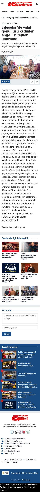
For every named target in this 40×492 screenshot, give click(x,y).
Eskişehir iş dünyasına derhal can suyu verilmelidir (29, 276)
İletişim (6, 462)
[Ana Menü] (2, 4)
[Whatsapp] (28, 432)
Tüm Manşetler (10, 449)
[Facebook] (12, 432)
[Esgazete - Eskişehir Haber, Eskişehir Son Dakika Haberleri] (20, 4)
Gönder (6, 334)
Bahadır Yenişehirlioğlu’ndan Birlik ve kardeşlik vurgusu (28, 256)
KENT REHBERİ (31, 460)
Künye (15, 462)
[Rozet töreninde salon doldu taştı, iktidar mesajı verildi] (10, 246)
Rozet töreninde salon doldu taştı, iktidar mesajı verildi (9, 255)
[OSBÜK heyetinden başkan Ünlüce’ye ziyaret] (29, 291)
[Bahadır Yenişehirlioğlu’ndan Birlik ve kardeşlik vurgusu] (29, 246)
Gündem (30, 11)
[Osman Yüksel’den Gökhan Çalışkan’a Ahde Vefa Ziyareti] (10, 291)
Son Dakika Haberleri (12, 451)
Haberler (5, 23)
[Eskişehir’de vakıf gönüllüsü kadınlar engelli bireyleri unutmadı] (20, 67)
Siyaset (20, 11)
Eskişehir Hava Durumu (13, 441)
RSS (6, 473)
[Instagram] (20, 432)
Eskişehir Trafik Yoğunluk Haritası (17, 444)
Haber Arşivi (9, 453)
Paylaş (6, 81)
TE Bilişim (26, 480)
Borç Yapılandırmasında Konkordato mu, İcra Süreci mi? (20, 17)
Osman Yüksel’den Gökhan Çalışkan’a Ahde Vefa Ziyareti (10, 299)
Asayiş (4, 11)
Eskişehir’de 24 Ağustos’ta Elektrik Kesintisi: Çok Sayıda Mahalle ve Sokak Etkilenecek (9, 278)
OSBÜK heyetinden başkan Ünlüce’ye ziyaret (27, 299)
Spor (12, 11)
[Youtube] (24, 432)
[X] (16, 432)
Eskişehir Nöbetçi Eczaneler (15, 439)
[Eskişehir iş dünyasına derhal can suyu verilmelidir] (29, 268)
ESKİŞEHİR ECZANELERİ (13, 460)
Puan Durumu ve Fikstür (13, 446)
